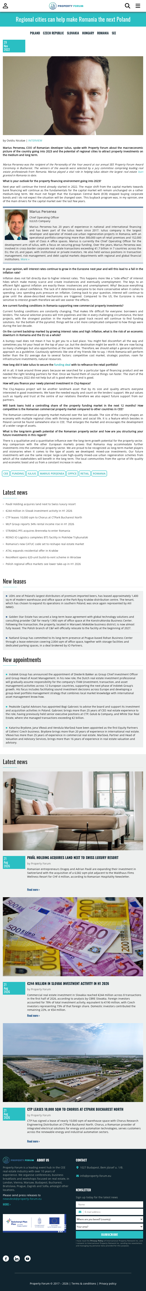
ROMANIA (103, 33)
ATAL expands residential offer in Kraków (32, 550)
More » (25, 259)
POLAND (35, 33)
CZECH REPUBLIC (53, 33)
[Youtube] (28, 1258)
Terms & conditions (83, 1283)
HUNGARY (88, 33)
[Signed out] (5, 7)
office (72, 473)
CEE (5, 473)
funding (18, 473)
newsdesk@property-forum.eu (22, 1199)
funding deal (62, 364)
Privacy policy (107, 1283)
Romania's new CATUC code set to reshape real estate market (45, 544)
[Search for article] (127, 7)
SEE (114, 33)
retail (84, 473)
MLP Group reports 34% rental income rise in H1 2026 (40, 524)
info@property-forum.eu (95, 1176)
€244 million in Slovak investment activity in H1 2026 (39, 511)
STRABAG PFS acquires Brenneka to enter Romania (38, 530)
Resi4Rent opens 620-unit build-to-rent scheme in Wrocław (43, 557)
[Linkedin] (17, 1258)
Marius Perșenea (52, 473)
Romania (99, 473)
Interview (35, 140)
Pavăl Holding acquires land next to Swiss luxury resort (41, 504)
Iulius (32, 473)
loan (140, 171)
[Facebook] (6, 1258)
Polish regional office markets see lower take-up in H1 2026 (43, 564)
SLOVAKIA (73, 33)
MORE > (6, 1204)
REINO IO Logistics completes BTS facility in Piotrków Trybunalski (47, 537)
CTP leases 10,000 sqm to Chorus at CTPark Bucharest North (44, 517)
